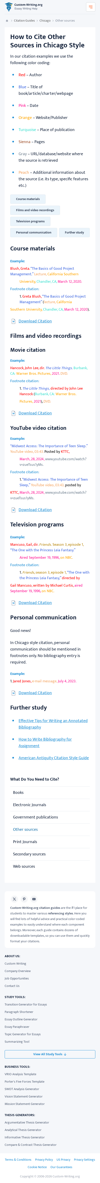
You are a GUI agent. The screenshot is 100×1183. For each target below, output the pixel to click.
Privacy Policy (44, 1159)
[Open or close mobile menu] (90, 7)
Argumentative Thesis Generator (27, 1122)
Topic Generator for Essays (23, 1034)
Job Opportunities (17, 978)
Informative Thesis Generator (25, 1137)
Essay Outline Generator (21, 1019)
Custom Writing (15, 963)
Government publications (35, 817)
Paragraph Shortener (19, 1012)
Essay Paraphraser (17, 1026)
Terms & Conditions (18, 1159)
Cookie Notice (37, 1167)
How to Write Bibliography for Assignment (45, 742)
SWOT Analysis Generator (22, 1089)
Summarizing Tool (17, 1041)
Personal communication (33, 232)
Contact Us (12, 986)
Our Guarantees (61, 1167)
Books (18, 792)
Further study (74, 232)
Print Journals (25, 841)
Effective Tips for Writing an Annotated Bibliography (53, 724)
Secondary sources (29, 854)
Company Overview (18, 971)
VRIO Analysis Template (20, 1074)
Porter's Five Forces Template (24, 1081)
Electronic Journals (29, 805)
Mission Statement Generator (25, 1104)
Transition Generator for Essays (26, 1004)
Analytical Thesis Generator (23, 1130)
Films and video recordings (35, 210)
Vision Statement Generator (24, 1096)
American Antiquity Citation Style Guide (54, 758)
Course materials (28, 199)
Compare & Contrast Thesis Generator (31, 1144)
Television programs (30, 221)
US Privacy (63, 1159)
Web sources (24, 866)
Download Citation (35, 321)
